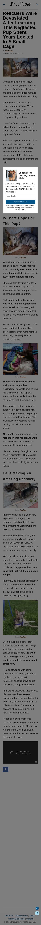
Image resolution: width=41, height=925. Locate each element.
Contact (29, 919)
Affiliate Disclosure (16, 919)
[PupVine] (20, 4)
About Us (9, 916)
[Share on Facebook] (5, 769)
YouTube (23, 257)
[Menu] (4, 5)
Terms (32, 916)
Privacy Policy (21, 916)
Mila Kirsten (9, 50)
